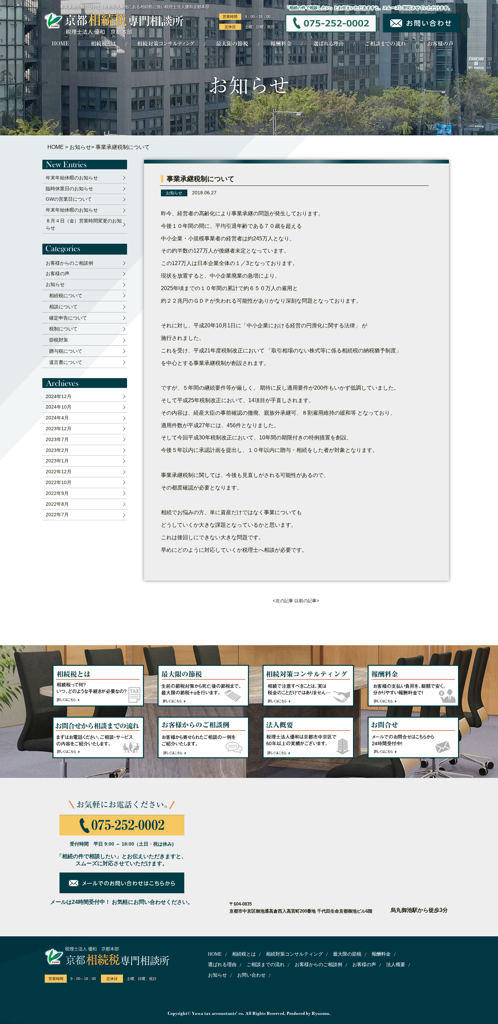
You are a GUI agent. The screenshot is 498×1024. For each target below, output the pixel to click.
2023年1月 (57, 460)
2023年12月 (58, 428)
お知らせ (80, 147)
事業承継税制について (200, 178)
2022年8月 (57, 504)
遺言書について (65, 362)
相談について (63, 306)
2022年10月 (58, 482)
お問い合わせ (251, 975)
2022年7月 (57, 514)
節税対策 (58, 340)
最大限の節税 (347, 954)
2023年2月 (57, 450)
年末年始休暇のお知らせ (72, 177)
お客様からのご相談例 (69, 263)
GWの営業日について (69, 199)
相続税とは (244, 954)
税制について (63, 328)
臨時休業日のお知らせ (69, 188)
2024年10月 (58, 407)
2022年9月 (57, 493)
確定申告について (68, 318)
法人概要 (395, 964)
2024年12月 (58, 396)
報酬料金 (381, 954)
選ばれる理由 (222, 964)
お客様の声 (57, 273)
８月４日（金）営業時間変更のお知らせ (84, 224)
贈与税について (65, 351)
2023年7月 (57, 439)
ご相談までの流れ (266, 964)
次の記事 (284, 600)
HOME (55, 147)
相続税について (65, 295)
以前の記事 (305, 600)
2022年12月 (58, 471)
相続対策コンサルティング (294, 954)
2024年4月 (57, 417)
